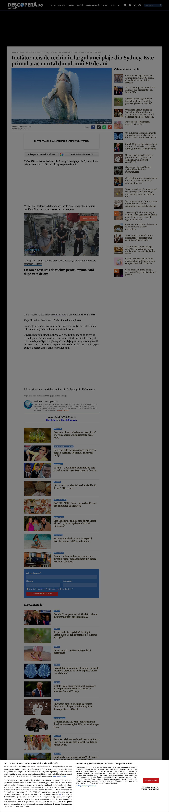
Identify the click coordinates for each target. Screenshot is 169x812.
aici (60, 794)
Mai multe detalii (59, 776)
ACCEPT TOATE (151, 781)
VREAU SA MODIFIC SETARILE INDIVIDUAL (150, 788)
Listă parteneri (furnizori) (86, 786)
